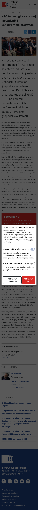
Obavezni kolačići (12, 249)
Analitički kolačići (12, 263)
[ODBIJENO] (33, 266)
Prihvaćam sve (28, 280)
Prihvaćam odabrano (12, 280)
